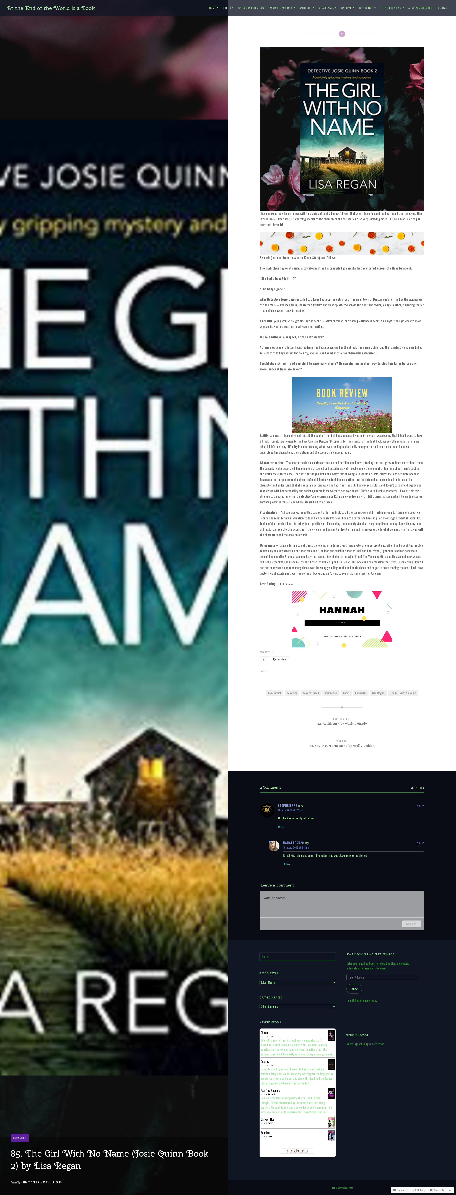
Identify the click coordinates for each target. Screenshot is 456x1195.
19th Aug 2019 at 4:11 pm (296, 847)
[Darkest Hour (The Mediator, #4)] (331, 1127)
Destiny (265, 1062)
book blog (292, 693)
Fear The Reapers (270, 1090)
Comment (411, 923)
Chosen (265, 1033)
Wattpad (346, 7)
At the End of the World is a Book (51, 8)
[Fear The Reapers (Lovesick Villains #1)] (331, 1098)
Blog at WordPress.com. (342, 1187)
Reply (421, 805)
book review (331, 693)
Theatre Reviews (390, 7)
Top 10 (227, 7)
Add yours (417, 787)
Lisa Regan (378, 693)
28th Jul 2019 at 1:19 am (290, 810)
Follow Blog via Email (370, 954)
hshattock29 (30, 1182)
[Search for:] (298, 957)
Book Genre (20, 1137)
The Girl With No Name (403, 693)
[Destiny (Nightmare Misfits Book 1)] (331, 1068)
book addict (274, 693)
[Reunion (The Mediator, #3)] (331, 1140)
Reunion (265, 1133)
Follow (354, 989)
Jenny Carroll (269, 1123)
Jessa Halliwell (269, 1094)
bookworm (360, 693)
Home (212, 7)
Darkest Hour (268, 1119)
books (346, 693)
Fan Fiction (366, 7)
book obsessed (311, 693)
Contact (443, 7)
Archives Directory (421, 7)
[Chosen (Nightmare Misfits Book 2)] (331, 1039)
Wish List (306, 7)
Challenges (326, 7)
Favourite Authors (281, 7)
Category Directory (251, 7)
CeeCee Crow (268, 1036)
